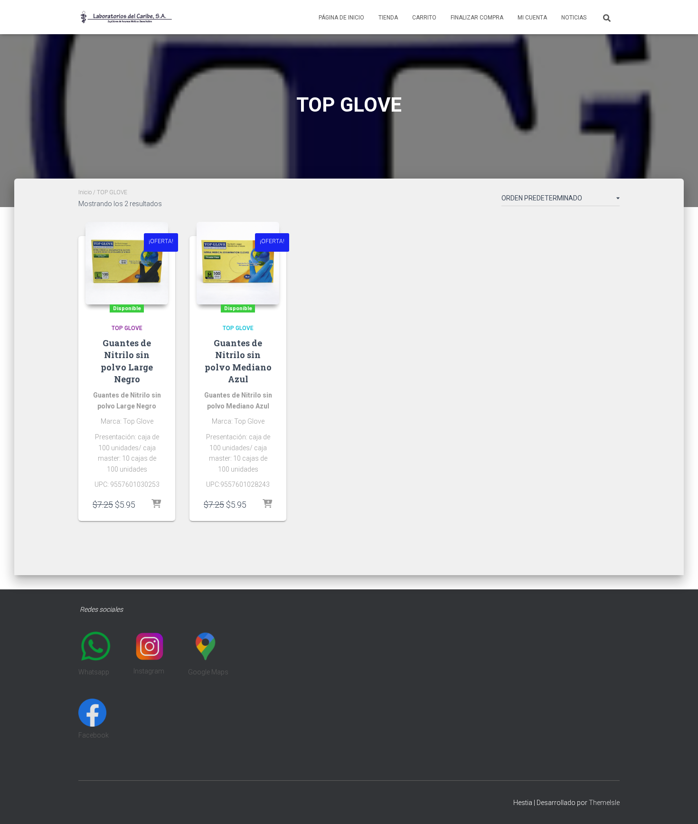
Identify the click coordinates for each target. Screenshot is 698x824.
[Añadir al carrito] (156, 504)
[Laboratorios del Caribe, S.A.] (125, 17)
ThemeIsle (604, 802)
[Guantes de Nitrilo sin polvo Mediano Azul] (238, 263)
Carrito (424, 17)
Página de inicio (341, 17)
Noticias (573, 17)
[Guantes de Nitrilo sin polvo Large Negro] (126, 263)
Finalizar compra (477, 17)
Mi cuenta (532, 17)
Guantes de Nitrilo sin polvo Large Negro (127, 361)
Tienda (388, 17)
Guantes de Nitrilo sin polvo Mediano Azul (238, 361)
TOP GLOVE (127, 328)
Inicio (85, 192)
